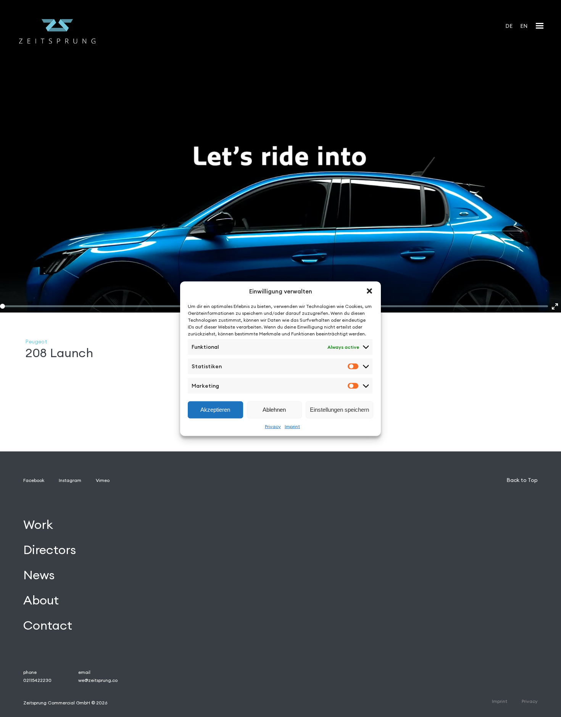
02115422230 (37, 680)
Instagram (70, 480)
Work (38, 524)
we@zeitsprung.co (98, 680)
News (39, 575)
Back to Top (522, 480)
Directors (49, 549)
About (41, 600)
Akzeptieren (215, 409)
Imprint (292, 426)
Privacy (273, 426)
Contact (47, 625)
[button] (369, 291)
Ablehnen (274, 409)
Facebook (33, 480)
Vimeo (103, 480)
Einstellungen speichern (339, 409)
